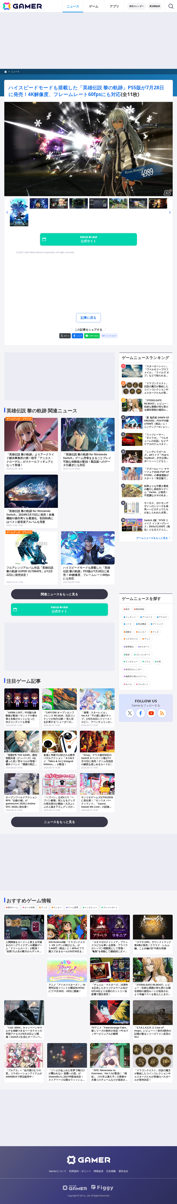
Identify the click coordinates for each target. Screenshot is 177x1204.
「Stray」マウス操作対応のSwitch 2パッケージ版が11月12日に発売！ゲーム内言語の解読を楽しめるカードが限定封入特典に (97, 761)
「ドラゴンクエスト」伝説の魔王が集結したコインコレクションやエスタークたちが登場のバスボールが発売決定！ (152, 1075)
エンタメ (142, 631)
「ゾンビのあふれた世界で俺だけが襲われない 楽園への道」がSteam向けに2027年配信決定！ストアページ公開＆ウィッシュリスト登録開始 (67, 1076)
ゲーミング (157, 623)
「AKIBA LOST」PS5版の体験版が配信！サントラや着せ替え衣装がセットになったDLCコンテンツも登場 (21, 717)
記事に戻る (88, 317)
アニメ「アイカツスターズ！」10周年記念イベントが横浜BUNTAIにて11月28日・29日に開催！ (67, 987)
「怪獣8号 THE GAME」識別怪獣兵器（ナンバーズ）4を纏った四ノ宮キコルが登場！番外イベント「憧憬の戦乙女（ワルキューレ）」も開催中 (21, 761)
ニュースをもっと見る (59, 822)
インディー (130, 617)
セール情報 (29, 907)
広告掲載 (111, 1171)
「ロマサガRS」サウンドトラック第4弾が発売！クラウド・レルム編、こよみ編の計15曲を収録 (152, 945)
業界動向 (129, 646)
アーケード (147, 617)
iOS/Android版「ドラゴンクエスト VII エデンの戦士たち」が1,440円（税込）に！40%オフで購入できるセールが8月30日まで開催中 (67, 948)
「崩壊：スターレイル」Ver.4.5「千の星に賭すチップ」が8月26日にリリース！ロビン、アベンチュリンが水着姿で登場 (97, 719)
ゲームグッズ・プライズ (19, 418)
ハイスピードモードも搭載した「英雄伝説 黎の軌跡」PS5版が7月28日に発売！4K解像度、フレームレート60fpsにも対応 (86, 90)
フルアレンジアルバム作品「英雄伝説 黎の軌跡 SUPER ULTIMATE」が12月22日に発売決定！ (29, 571)
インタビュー (131, 661)
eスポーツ (145, 646)
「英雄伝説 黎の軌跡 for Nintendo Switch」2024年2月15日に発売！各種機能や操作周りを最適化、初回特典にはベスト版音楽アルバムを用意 (30, 516)
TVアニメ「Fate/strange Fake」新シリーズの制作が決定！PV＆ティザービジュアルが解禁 (109, 1030)
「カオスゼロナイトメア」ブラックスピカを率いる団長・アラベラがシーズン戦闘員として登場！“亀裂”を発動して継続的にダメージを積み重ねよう (109, 948)
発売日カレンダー (133, 669)
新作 (127, 609)
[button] (7, 212)
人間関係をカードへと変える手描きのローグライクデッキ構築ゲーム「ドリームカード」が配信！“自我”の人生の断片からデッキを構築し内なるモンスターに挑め (24, 948)
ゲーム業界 (73, 907)
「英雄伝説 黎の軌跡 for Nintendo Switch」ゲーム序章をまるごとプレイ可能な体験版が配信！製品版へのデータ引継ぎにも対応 (87, 459)
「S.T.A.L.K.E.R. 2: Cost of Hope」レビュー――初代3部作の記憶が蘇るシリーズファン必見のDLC (152, 1032)
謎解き (128, 631)
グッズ (155, 631)
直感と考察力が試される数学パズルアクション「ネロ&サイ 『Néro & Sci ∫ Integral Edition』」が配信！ (59, 759)
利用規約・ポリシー (80, 1171)
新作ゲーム (13, 907)
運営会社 (123, 1171)
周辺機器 (142, 623)
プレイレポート (143, 654)
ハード (128, 623)
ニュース (73, 6)
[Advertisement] (88, 41)
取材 (127, 654)
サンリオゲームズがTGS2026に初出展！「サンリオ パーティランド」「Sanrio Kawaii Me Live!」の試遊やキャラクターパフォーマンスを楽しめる (97, 805)
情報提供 (98, 1171)
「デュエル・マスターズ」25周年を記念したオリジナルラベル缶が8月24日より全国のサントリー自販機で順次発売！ (109, 989)
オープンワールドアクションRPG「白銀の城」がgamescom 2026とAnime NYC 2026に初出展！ (21, 802)
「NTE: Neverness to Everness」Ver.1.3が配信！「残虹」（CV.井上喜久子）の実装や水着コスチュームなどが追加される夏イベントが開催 (109, 1076)
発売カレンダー (136, 6)
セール (128, 684)
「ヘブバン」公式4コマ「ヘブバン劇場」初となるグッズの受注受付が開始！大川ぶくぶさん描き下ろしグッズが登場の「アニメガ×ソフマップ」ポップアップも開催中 (59, 805)
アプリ (114, 6)
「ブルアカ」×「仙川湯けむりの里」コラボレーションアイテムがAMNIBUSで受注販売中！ (24, 1073)
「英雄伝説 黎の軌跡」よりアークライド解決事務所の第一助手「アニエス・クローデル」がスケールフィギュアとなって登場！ (30, 459)
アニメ (147, 638)
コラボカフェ (131, 638)
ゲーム (93, 6)
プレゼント (143, 684)
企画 (159, 661)
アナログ (163, 617)
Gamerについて (57, 1171)
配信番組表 (155, 6)
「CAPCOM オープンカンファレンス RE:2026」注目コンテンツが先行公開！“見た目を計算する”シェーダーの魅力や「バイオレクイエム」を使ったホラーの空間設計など (59, 720)
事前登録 (140, 609)
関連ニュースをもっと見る (59, 594)
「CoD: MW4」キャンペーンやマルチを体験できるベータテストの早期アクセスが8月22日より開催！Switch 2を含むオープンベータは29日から (24, 1034)
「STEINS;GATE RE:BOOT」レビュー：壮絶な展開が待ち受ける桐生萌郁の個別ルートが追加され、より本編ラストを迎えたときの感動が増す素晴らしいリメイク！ (152, 991)
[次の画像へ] (88, 149)
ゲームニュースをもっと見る (152, 538)
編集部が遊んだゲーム (135, 676)
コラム (147, 661)
